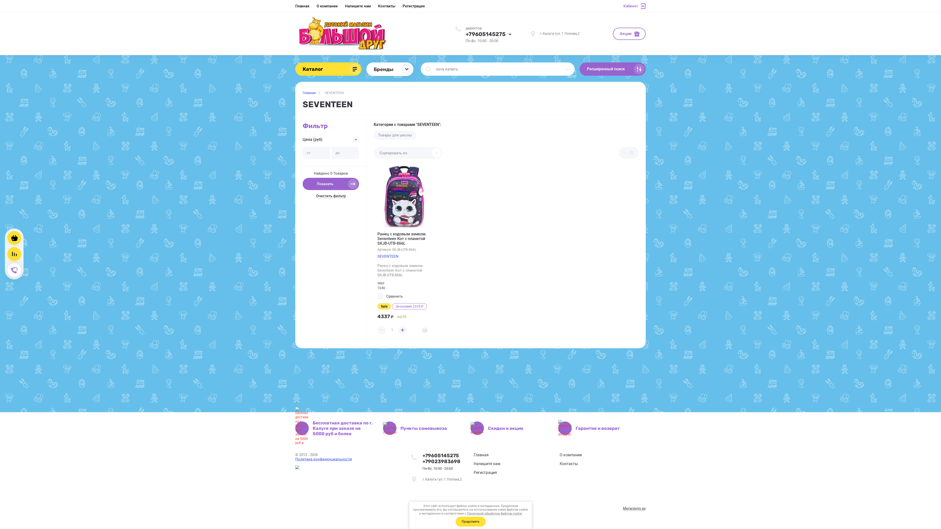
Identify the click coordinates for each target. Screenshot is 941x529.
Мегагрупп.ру (634, 508)
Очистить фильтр (331, 196)
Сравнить (394, 296)
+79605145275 (486, 34)
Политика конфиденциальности (323, 459)
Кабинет (630, 6)
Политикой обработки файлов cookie (494, 513)
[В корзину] (425, 330)
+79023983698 (441, 461)
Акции (625, 33)
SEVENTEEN (387, 256)
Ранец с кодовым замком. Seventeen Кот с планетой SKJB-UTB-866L (401, 239)
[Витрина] (631, 153)
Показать (325, 184)
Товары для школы (395, 135)
